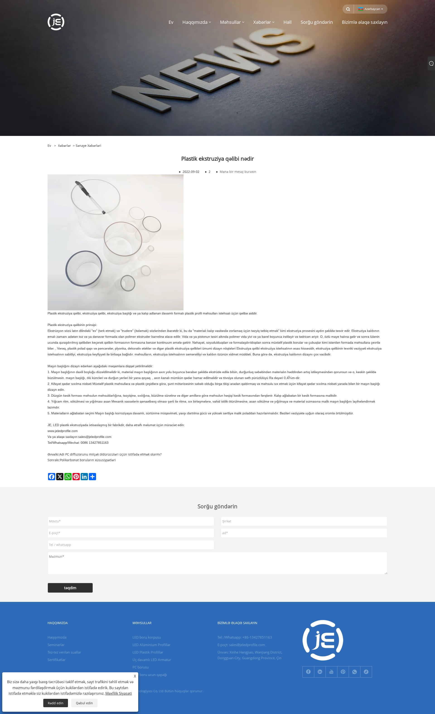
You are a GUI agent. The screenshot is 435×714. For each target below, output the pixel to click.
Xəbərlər (64, 145)
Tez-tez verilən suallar (64, 652)
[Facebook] (308, 672)
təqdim (70, 587)
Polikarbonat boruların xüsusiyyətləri (88, 460)
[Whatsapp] (354, 672)
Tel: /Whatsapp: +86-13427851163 (245, 637)
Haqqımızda (57, 637)
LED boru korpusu (147, 637)
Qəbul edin (84, 703)
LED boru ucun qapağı (150, 674)
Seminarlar (56, 644)
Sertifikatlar (56, 659)
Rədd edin (55, 703)
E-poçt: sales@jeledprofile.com (241, 644)
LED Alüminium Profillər (151, 644)
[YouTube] (331, 672)
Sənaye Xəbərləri (88, 145)
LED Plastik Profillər (148, 652)
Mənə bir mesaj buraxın (238, 171)
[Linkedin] (320, 672)
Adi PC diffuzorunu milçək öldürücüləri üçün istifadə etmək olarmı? (110, 454)
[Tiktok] (366, 672)
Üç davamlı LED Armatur (152, 659)
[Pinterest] (343, 672)
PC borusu (141, 667)
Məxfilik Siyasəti (118, 693)
